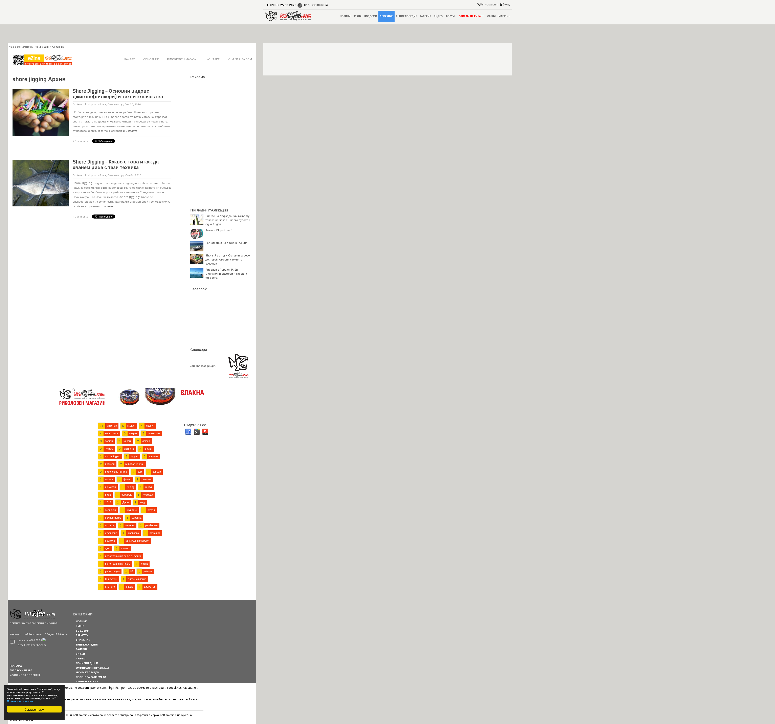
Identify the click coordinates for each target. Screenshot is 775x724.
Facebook (188, 432)
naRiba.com (42, 46)
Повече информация (20, 701)
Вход (506, 4)
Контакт (213, 59)
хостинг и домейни (150, 699)
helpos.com (81, 687)
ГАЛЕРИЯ (425, 16)
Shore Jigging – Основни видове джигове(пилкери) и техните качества (118, 93)
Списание (58, 46)
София (318, 5)
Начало (129, 59)
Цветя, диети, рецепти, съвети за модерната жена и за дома (93, 699)
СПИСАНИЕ (386, 16)
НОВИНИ (345, 16)
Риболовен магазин (183, 59)
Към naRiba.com (240, 59)
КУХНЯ (357, 16)
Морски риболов (97, 104)
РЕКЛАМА (16, 666)
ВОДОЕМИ (370, 16)
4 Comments (80, 216)
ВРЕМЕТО (82, 635)
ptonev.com (98, 687)
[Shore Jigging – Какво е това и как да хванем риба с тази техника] (41, 183)
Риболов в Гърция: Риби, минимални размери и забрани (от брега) (226, 273)
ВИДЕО (438, 16)
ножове (170, 699)
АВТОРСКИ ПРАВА (21, 670)
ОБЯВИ (491, 16)
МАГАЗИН (504, 16)
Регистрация (488, 4)
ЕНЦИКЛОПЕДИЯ (406, 16)
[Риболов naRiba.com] (288, 20)
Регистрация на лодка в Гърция (226, 243)
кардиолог (190, 687)
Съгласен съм (34, 709)
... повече (131, 131)
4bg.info (113, 687)
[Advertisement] (220, 141)
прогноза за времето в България (142, 687)
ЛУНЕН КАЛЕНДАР (87, 672)
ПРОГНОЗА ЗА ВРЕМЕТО (91, 677)
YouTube (205, 432)
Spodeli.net (174, 687)
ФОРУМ (450, 16)
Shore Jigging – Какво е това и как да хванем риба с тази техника (116, 164)
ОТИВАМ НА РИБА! (470, 16)
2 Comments (80, 141)
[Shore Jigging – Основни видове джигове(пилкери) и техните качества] (41, 112)
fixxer (79, 104)
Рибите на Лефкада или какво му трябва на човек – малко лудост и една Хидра (227, 220)
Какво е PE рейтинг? (218, 230)
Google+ (197, 432)
